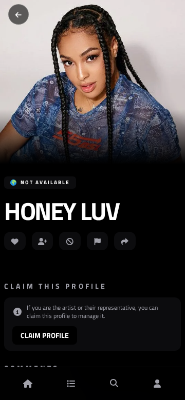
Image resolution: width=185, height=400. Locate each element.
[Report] (97, 241)
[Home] (27, 383)
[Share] (125, 241)
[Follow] (42, 241)
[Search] (114, 383)
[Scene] (71, 383)
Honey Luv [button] (61, 211)
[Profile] (157, 383)
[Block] (70, 241)
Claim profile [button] (45, 335)
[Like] (15, 241)
